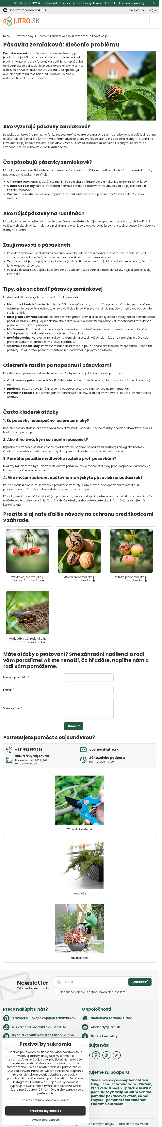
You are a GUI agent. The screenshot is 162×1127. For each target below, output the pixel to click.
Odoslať (74, 726)
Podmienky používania (132, 1124)
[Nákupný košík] (144, 21)
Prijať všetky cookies (45, 1111)
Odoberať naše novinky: (33, 988)
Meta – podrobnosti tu (52, 1078)
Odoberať (140, 982)
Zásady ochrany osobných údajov (91, 1124)
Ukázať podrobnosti (45, 1120)
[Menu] (154, 21)
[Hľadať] (135, 21)
